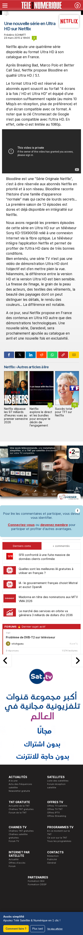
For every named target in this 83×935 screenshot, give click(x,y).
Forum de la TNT (18, 812)
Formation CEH (36, 881)
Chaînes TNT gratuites (21, 809)
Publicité (52, 859)
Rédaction (53, 856)
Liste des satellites (57, 780)
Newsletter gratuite (19, 791)
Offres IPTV (53, 812)
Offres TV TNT (55, 809)
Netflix (9, 367)
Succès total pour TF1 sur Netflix (63, 412)
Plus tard (37, 928)
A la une (13, 780)
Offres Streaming (56, 816)
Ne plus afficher (55, 929)
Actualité (14, 859)
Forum (12, 866)
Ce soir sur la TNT (57, 837)
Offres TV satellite (57, 805)
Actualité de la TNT (19, 805)
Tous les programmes (59, 841)
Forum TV (14, 841)
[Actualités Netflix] (69, 27)
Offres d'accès (17, 862)
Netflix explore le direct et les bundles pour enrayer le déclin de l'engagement (41, 417)
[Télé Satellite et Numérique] (41, 5)
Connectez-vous (21, 525)
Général (51, 862)
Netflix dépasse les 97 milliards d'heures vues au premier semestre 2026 (16, 415)
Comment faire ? (16, 928)
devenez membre (54, 525)
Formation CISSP (37, 884)
